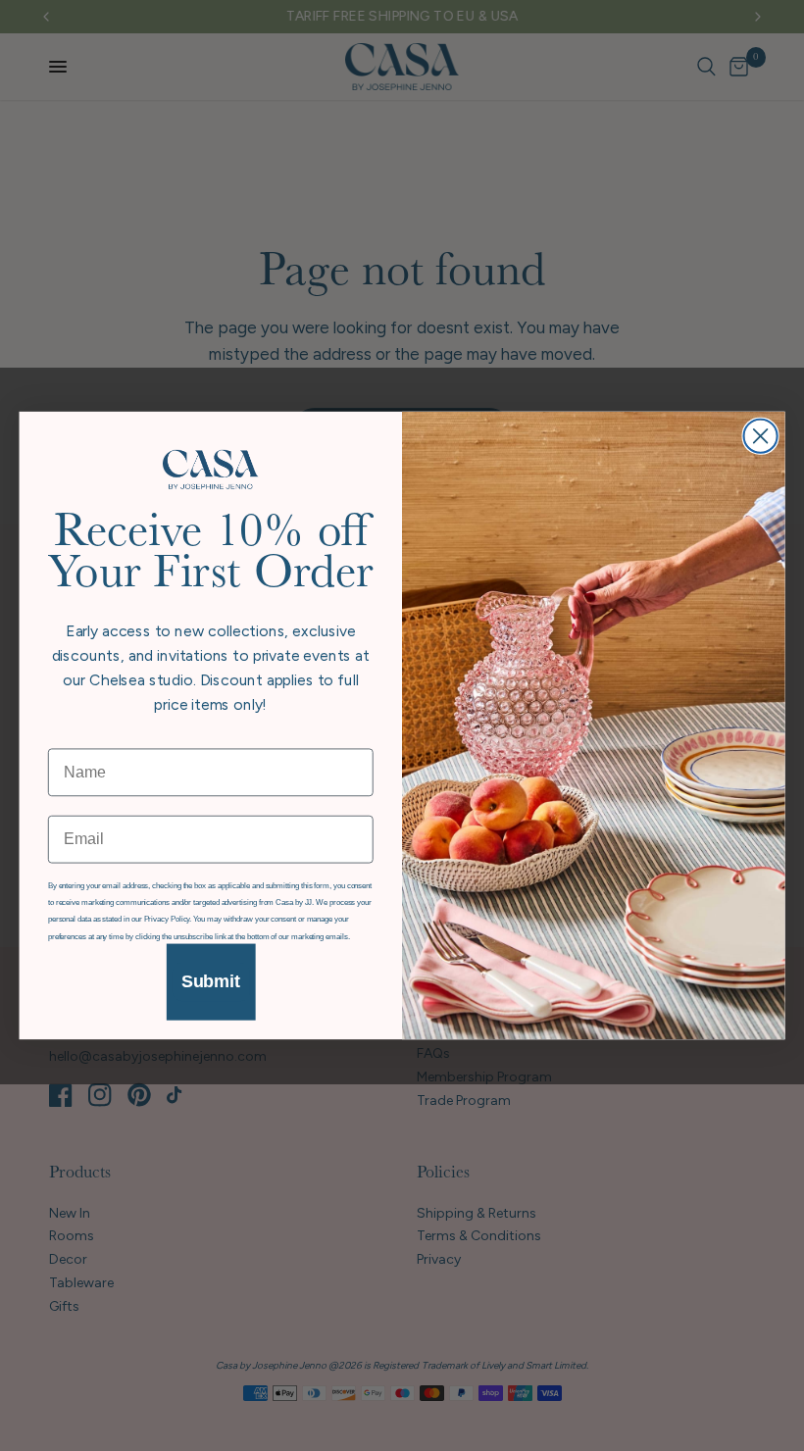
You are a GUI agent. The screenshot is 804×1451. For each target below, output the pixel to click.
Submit (210, 982)
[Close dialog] (761, 435)
